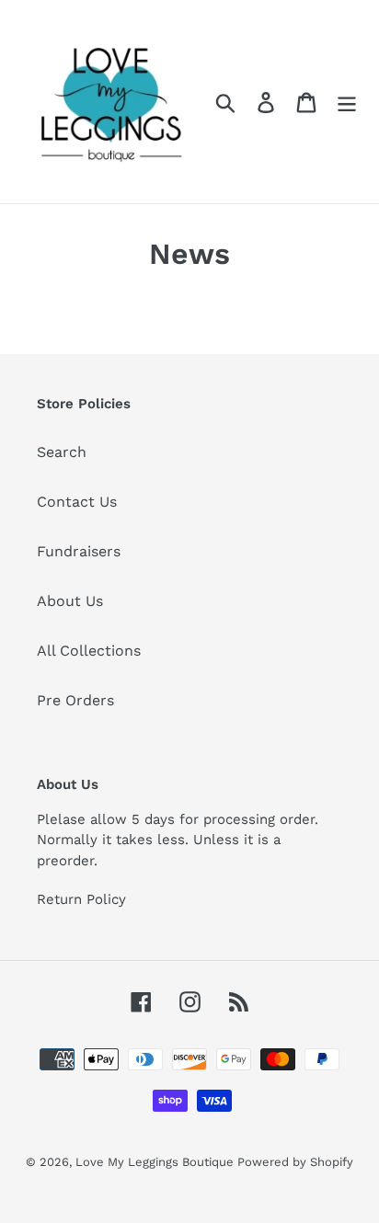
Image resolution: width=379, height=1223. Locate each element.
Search (61, 452)
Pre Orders (75, 700)
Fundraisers (79, 551)
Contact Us (77, 501)
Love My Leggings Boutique (156, 1162)
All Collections (89, 650)
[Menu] (347, 101)
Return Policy (81, 899)
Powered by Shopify (295, 1162)
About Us (70, 601)
